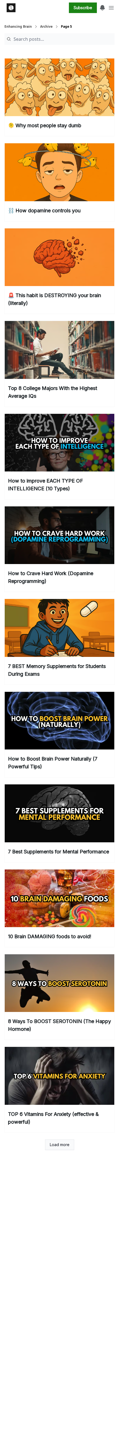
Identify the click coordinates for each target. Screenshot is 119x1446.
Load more (59, 1144)
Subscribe (83, 7)
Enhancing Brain (18, 26)
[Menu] (102, 7)
